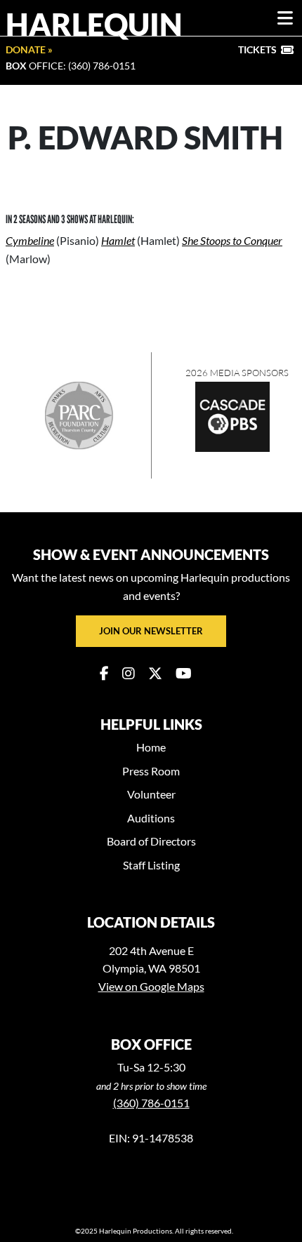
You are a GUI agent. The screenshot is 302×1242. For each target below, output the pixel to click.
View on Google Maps (151, 986)
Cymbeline (30, 240)
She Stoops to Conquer (232, 240)
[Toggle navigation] (285, 18)
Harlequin (94, 24)
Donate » (29, 49)
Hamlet (118, 240)
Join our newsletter (151, 630)
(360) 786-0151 (151, 1102)
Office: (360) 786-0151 (71, 66)
